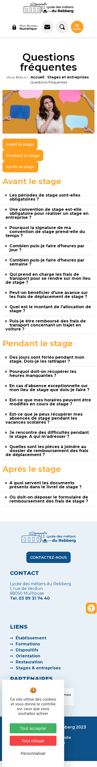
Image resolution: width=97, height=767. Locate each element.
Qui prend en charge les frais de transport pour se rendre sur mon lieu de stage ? (48, 278)
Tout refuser (33, 740)
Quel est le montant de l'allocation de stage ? (50, 308)
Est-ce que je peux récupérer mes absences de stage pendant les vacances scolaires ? (44, 418)
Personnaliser (33, 753)
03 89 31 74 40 (34, 598)
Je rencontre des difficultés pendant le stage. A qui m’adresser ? (49, 434)
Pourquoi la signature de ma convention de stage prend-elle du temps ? (45, 231)
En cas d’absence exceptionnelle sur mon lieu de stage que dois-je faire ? (49, 387)
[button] (48, 197)
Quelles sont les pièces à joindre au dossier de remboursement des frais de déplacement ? (46, 450)
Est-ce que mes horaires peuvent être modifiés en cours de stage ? (50, 402)
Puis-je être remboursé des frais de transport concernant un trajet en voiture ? (45, 325)
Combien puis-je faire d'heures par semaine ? (46, 262)
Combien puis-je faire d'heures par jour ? (46, 248)
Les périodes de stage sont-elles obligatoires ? (44, 197)
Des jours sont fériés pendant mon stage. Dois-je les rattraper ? (46, 359)
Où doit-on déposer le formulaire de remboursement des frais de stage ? (48, 499)
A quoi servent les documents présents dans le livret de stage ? (45, 485)
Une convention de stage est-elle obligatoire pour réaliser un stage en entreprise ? (47, 213)
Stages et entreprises (68, 77)
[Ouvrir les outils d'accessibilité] (91, 608)
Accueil (37, 77)
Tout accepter (33, 728)
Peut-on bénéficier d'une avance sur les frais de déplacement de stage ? (48, 294)
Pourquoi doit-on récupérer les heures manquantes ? (42, 373)
